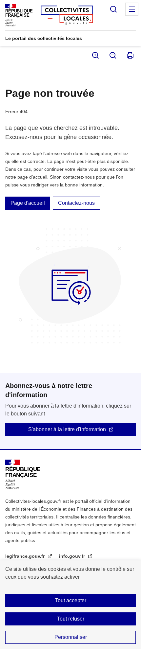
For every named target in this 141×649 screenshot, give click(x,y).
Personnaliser (70, 637)
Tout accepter (70, 600)
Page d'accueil (27, 203)
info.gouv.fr (72, 556)
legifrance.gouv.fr (25, 556)
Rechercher (113, 9)
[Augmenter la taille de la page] (95, 55)
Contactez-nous (76, 203)
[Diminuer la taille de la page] (112, 55)
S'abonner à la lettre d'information (67, 429)
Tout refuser (70, 619)
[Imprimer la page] (130, 55)
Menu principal (131, 9)
